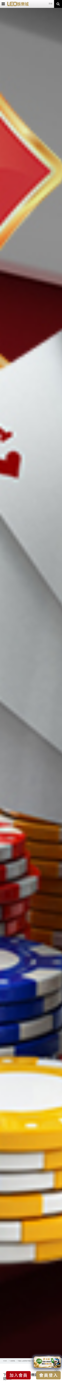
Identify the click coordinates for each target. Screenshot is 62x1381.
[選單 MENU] (3, 4)
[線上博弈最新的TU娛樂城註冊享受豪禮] (31, 683)
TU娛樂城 (12, 1361)
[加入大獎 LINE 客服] (47, 1361)
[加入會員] (18, 1375)
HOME (5, 1361)
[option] (31, 683)
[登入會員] (48, 1375)
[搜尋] (58, 4)
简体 (50, 4)
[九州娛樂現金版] (18, 4)
